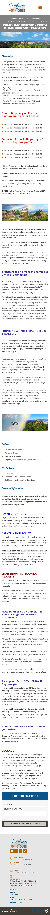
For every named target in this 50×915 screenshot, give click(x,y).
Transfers (35, 19)
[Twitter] (25, 851)
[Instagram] (20, 851)
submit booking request (25, 823)
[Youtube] (12, 851)
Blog (12, 892)
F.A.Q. (12, 897)
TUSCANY (14, 894)
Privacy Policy (20, 501)
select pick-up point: (13, 809)
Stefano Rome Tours (19, 19)
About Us (14, 889)
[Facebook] (16, 851)
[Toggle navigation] (40, 7)
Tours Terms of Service (21, 900)
